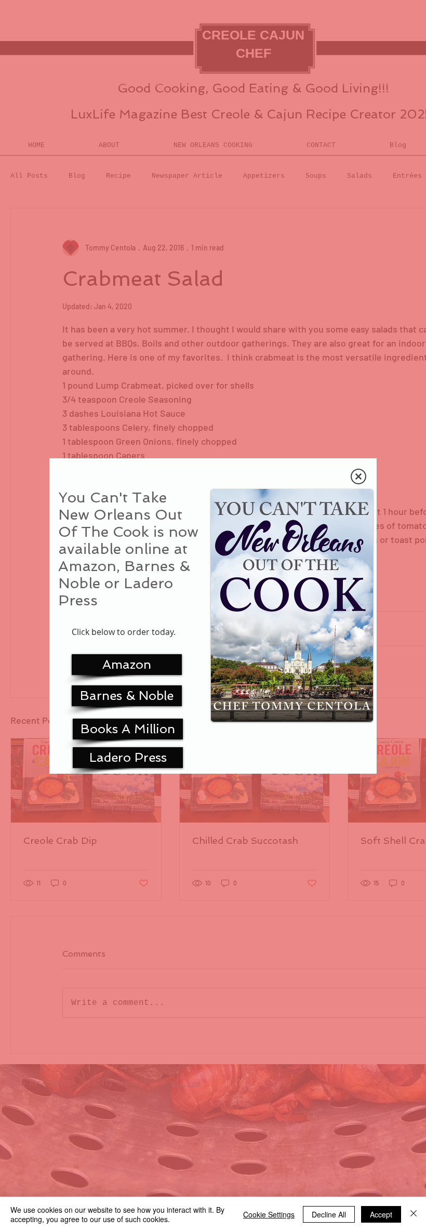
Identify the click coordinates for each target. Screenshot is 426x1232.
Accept (381, 1214)
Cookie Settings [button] (269, 1214)
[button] (358, 476)
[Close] (413, 1214)
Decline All (329, 1214)
